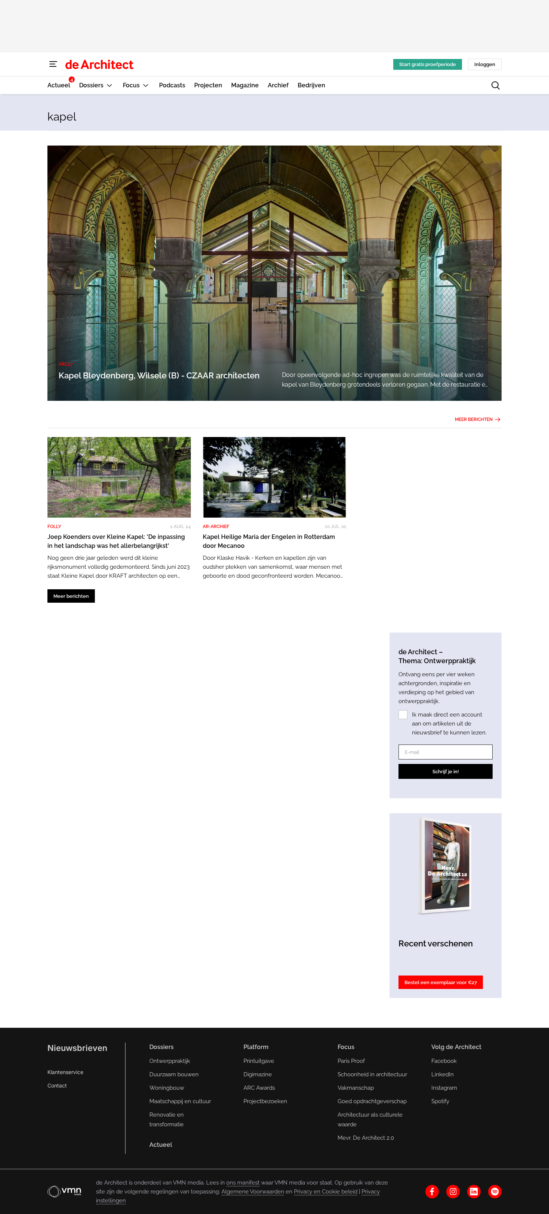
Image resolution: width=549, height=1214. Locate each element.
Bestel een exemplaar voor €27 (440, 982)
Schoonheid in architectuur (372, 1074)
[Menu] (53, 64)
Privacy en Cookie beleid (325, 1191)
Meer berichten (474, 419)
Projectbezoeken (265, 1101)
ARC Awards (259, 1088)
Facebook (444, 1061)
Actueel (160, 1144)
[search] (496, 85)
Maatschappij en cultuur (180, 1101)
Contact (57, 1085)
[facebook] (432, 1191)
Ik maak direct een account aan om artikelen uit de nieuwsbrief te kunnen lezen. (449, 723)
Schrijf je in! (445, 771)
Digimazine (258, 1074)
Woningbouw (166, 1088)
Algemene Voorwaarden (252, 1191)
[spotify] (495, 1191)
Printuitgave (259, 1061)
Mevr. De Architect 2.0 (366, 1138)
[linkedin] (474, 1191)
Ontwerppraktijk (169, 1061)
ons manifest (243, 1182)
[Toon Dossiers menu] (109, 85)
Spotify (440, 1101)
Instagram (444, 1088)
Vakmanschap (356, 1088)
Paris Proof (351, 1061)
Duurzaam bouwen (174, 1074)
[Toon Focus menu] (145, 85)
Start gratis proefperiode (427, 64)
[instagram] (453, 1191)
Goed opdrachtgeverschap (372, 1101)
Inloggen (484, 64)
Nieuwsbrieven (77, 1048)
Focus (346, 1047)
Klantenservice (65, 1072)
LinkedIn (442, 1074)
